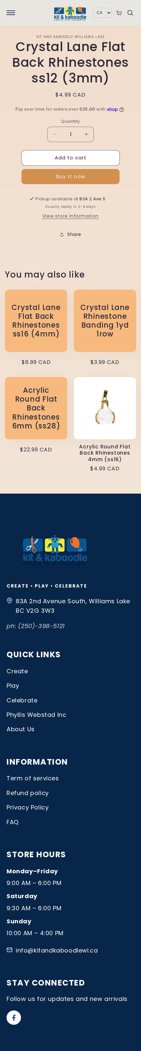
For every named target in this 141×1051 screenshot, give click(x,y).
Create (17, 671)
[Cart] (118, 13)
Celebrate (22, 700)
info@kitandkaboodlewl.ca (57, 950)
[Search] (130, 13)
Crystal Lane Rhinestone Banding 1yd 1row (104, 321)
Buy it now (70, 176)
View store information (70, 216)
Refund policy (28, 793)
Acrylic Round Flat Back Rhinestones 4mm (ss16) (105, 453)
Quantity (70, 121)
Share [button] (74, 234)
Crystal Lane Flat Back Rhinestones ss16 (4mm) (35, 321)
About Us (21, 729)
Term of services (33, 778)
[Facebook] (14, 1017)
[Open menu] (11, 12)
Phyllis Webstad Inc (36, 715)
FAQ (13, 822)
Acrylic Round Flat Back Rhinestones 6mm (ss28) (36, 408)
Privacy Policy (28, 807)
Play (13, 685)
